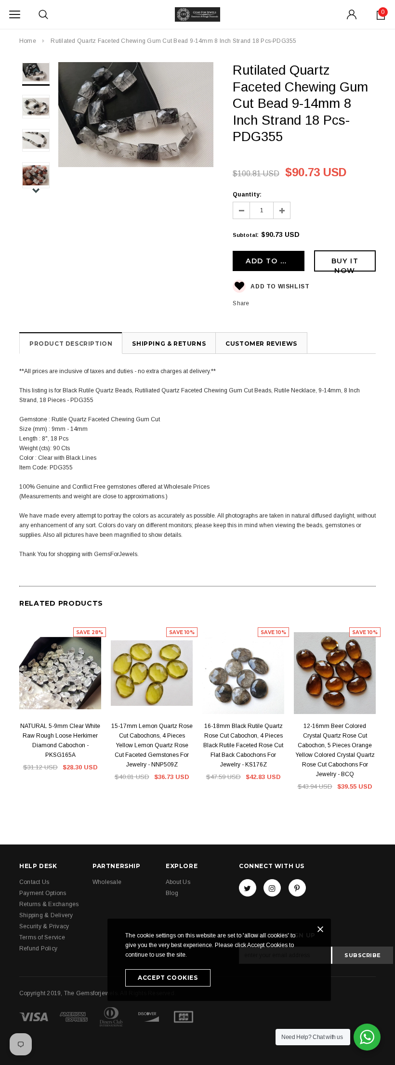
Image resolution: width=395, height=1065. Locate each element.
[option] (136, 116)
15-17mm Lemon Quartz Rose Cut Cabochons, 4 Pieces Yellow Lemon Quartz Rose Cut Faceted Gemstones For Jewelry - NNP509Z (152, 745)
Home (27, 41)
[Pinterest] (297, 887)
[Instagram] (272, 887)
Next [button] (35, 190)
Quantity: (247, 194)
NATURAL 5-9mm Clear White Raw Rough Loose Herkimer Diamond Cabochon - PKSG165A (60, 740)
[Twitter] (247, 887)
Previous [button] (35, 70)
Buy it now (344, 264)
